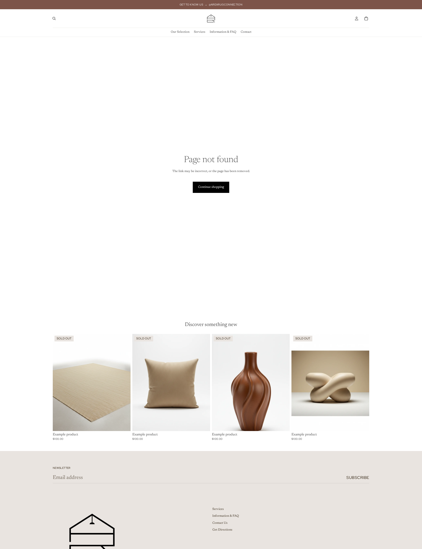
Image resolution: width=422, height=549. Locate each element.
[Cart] (366, 18)
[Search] (54, 18)
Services (218, 509)
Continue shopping (211, 187)
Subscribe (357, 477)
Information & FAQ (225, 516)
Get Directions (222, 529)
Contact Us (219, 522)
